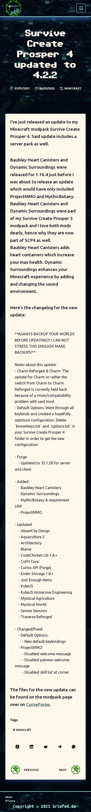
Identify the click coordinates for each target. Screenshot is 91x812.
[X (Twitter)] (17, 747)
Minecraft (72, 88)
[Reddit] (45, 747)
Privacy (10, 800)
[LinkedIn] (31, 747)
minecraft (22, 730)
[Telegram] (60, 747)
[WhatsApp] (74, 747)
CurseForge (38, 704)
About (8, 797)
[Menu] (81, 8)
